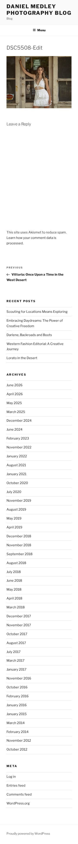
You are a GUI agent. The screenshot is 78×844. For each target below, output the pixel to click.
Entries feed (15, 785)
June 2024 (14, 429)
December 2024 (19, 421)
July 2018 (13, 572)
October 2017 (16, 634)
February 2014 (17, 732)
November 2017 (18, 625)
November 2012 (18, 740)
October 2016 (17, 687)
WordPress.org (18, 803)
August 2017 (16, 643)
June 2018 (14, 581)
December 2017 (18, 616)
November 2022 (18, 447)
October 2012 (16, 749)
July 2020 (13, 492)
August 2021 (16, 465)
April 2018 (14, 598)
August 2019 (16, 509)
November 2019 (18, 501)
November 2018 (18, 545)
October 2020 (17, 483)
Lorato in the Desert (21, 358)
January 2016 (16, 705)
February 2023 (17, 438)
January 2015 (16, 714)
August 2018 (16, 563)
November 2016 (18, 678)
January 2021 (16, 474)
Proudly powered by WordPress (28, 833)
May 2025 (14, 403)
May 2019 (13, 518)
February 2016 (17, 696)
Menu (41, 30)
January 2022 (16, 456)
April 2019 (14, 527)
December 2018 (18, 536)
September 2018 (19, 554)
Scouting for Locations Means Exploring (37, 312)
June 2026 (14, 385)
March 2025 (15, 412)
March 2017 (15, 661)
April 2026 (14, 394)
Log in (11, 777)
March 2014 (15, 723)
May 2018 (13, 589)
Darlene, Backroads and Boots (29, 335)
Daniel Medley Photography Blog (39, 9)
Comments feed (19, 794)
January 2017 (16, 669)
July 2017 (13, 652)
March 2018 (15, 607)
